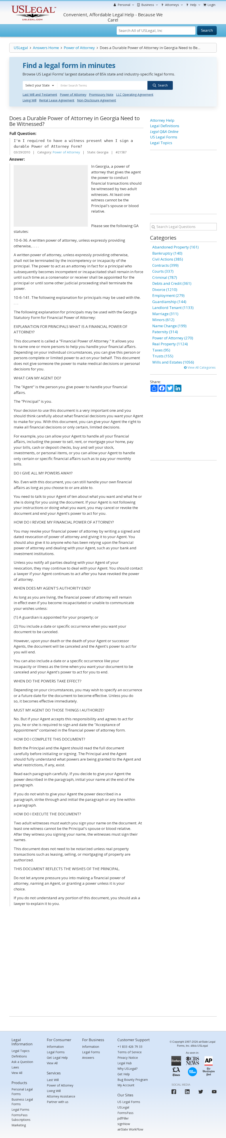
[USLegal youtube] (214, 1091)
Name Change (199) (169, 325)
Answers (88, 1057)
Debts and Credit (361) (171, 283)
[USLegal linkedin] (187, 1091)
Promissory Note (101, 94)
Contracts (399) (165, 265)
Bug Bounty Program (132, 1079)
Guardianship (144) (169, 301)
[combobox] (40, 85)
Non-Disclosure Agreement (96, 100)
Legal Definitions (164, 125)
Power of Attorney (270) (172, 337)
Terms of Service (129, 1052)
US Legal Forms (163, 137)
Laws (15, 1067)
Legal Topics (161, 142)
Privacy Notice (127, 1057)
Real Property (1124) (170, 343)
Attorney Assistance (61, 1096)
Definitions (19, 1056)
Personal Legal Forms (22, 1091)
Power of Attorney (79, 47)
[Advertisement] (51, 196)
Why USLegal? (127, 1068)
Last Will (53, 1080)
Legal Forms (20, 1109)
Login (211, 5)
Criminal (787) (164, 277)
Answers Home (46, 47)
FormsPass (125, 1113)
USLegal (21, 47)
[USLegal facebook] (173, 1091)
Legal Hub (124, 1063)
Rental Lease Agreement (56, 100)
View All (16, 1073)
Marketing (18, 1125)
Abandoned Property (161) (175, 247)
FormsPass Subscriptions (20, 1117)
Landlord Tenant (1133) (173, 307)
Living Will (29, 100)
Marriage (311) (165, 313)
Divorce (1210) (164, 289)
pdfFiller (123, 1118)
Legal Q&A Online (164, 131)
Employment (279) (168, 295)
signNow (123, 1124)
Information (55, 1046)
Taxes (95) (161, 350)
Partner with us (57, 1102)
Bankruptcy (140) (167, 253)
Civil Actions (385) (167, 259)
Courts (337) (162, 271)
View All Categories (201, 367)
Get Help (123, 1074)
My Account (125, 1085)
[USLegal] (33, 6)
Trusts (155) (162, 355)
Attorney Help (162, 120)
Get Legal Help (57, 1057)
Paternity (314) (165, 331)
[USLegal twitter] (200, 1091)
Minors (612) (163, 319)
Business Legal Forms (22, 1101)
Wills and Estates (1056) (173, 362)
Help (192, 5)
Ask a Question (22, 1062)
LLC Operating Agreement (134, 94)
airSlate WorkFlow (130, 1129)
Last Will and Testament (40, 94)
